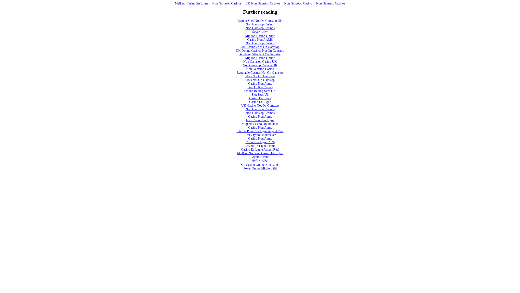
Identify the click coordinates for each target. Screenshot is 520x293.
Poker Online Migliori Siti (260, 168)
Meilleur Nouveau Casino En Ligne (260, 153)
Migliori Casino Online (260, 36)
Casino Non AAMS (260, 39)
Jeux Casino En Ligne (260, 120)
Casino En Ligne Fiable (260, 146)
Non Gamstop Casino (298, 3)
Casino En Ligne (260, 98)
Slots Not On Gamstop (260, 76)
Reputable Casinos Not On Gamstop (260, 72)
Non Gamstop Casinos (226, 3)
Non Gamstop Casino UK (260, 61)
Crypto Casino (260, 157)
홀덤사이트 (260, 32)
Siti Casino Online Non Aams (260, 164)
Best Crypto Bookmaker (260, 135)
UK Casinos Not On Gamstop (260, 47)
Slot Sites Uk (260, 94)
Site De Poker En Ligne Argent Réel (260, 131)
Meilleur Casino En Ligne (191, 3)
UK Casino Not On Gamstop (260, 105)
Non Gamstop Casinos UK (260, 65)
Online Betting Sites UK (260, 91)
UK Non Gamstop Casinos (262, 3)
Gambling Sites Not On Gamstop (260, 54)
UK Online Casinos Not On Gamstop (260, 50)
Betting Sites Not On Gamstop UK (260, 20)
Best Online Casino (260, 87)
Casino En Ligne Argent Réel (260, 149)
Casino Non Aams (260, 83)
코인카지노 (260, 160)
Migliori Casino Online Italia (260, 124)
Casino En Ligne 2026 (260, 142)
